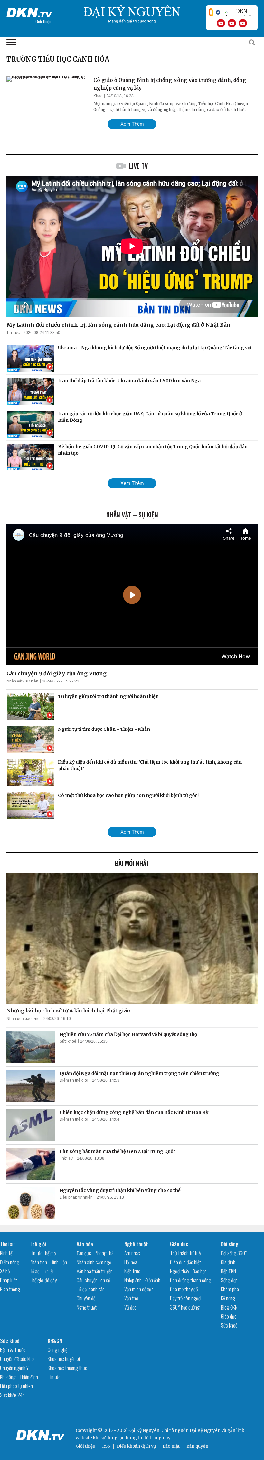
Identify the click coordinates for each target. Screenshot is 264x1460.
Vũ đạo (130, 1307)
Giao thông (10, 1289)
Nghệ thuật (87, 1307)
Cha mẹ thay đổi (184, 1289)
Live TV (138, 166)
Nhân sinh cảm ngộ (94, 1262)
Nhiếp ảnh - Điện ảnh (142, 1280)
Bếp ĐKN (228, 1271)
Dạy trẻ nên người (185, 1298)
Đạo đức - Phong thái (96, 1253)
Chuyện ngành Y (14, 1368)
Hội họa (130, 1262)
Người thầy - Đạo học (188, 1271)
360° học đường (185, 1307)
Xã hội (5, 1271)
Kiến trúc (132, 1271)
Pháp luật (8, 1280)
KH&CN (55, 1341)
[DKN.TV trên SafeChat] (211, 12)
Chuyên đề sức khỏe (18, 1359)
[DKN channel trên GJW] (239, 12)
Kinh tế (6, 1253)
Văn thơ (131, 1298)
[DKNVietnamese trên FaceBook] (218, 12)
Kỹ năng (228, 1298)
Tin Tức (13, 332)
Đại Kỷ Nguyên (205, 1430)
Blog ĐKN (229, 1307)
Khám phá (230, 1289)
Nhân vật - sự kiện (22, 681)
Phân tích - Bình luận (48, 1262)
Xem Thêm (132, 124)
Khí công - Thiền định (19, 1377)
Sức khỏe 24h (12, 1395)
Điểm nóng (9, 1262)
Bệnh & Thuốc (12, 1350)
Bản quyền (197, 1446)
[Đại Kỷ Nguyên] (29, 11)
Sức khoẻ (68, 1041)
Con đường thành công (190, 1280)
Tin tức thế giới (43, 1253)
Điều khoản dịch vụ (136, 1446)
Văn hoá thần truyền (95, 1271)
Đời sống (230, 1244)
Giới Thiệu (43, 21)
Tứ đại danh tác (91, 1289)
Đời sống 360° (234, 1253)
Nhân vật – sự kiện (132, 514)
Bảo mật (171, 1446)
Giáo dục (179, 1244)
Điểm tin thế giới (74, 1080)
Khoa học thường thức (67, 1368)
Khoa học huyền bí (64, 1359)
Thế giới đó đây (43, 1280)
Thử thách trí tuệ (185, 1253)
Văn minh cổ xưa (139, 1289)
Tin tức (54, 1377)
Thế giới (38, 1244)
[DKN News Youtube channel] (221, 23)
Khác (97, 96)
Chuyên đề (86, 1298)
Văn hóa (85, 1244)
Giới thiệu (85, 1446)
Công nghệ (57, 1350)
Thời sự (66, 1158)
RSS (106, 1446)
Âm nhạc (132, 1253)
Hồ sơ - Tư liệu (42, 1271)
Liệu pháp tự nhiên (76, 1197)
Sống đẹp (229, 1280)
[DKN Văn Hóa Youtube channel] (243, 23)
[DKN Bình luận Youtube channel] (232, 23)
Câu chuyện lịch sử (93, 1280)
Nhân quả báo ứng (23, 1018)
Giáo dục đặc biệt (185, 1262)
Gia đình (228, 1262)
